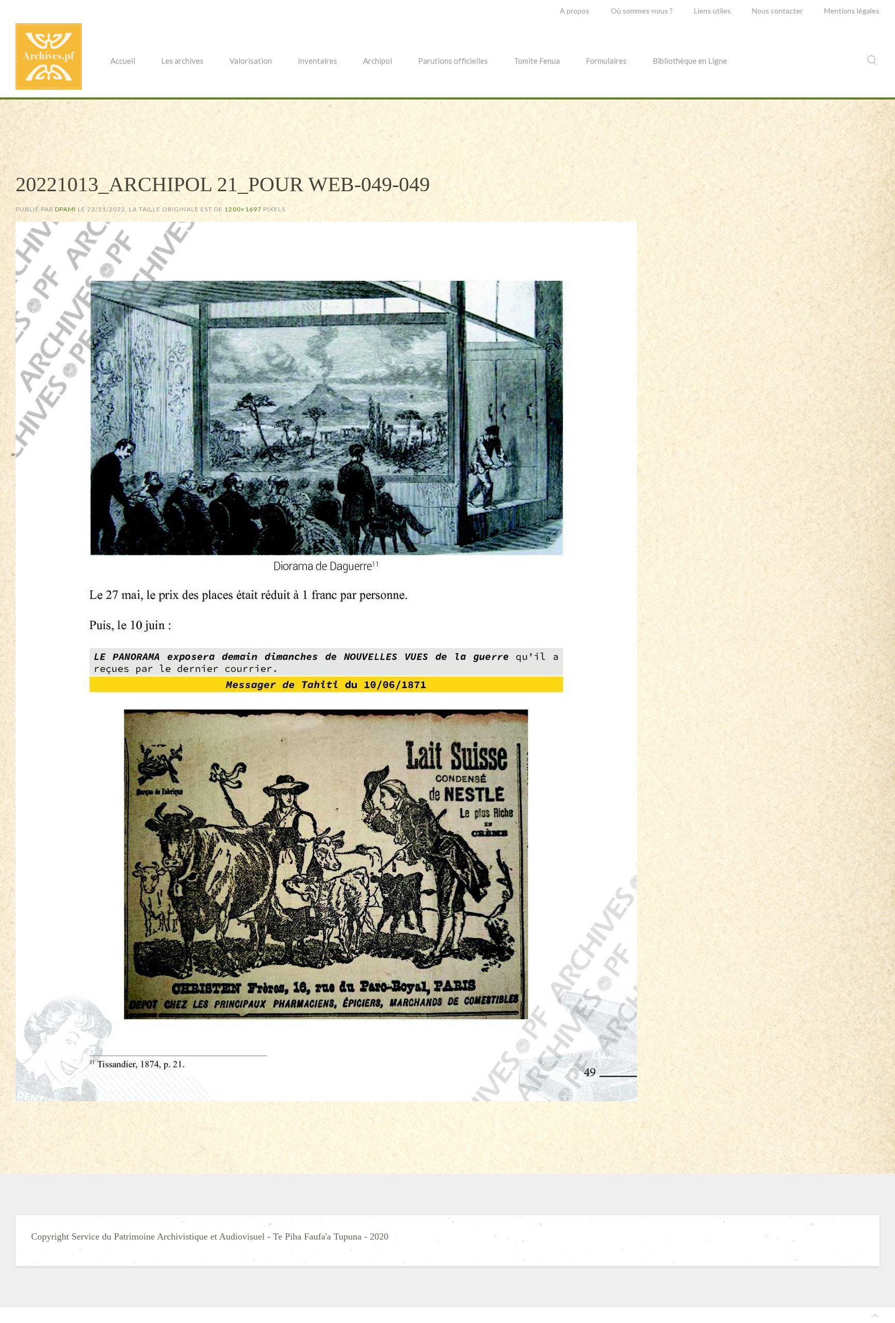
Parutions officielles (453, 60)
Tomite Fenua (537, 60)
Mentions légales (851, 10)
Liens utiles (712, 10)
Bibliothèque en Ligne (690, 60)
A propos (574, 10)
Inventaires (317, 60)
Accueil (122, 60)
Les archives (182, 60)
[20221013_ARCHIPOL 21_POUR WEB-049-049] (326, 660)
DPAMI (65, 209)
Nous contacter (777, 10)
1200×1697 (243, 209)
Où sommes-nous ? (642, 10)
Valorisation (250, 60)
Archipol (377, 60)
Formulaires (606, 60)
